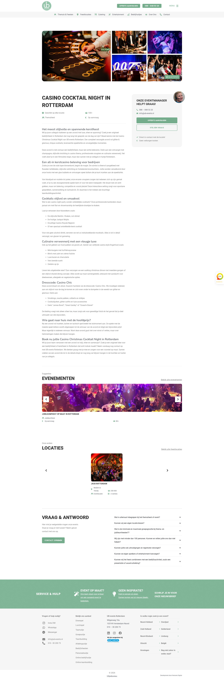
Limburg (164, 636)
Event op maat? (92, 590)
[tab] (150, 622)
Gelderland (165, 629)
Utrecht (143, 643)
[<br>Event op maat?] (76, 594)
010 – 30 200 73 (114, 627)
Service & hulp (48, 594)
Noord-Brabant (146, 636)
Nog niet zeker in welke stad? (168, 652)
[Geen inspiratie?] (114, 594)
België (163, 643)
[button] (46, 399)
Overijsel (164, 622)
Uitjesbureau (112, 676)
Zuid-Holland (145, 629)
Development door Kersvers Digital (171, 675)
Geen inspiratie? (130, 590)
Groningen (144, 650)
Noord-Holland (146, 622)
